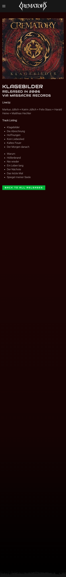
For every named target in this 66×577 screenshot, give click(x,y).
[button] (3, 6)
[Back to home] (33, 6)
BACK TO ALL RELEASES (24, 187)
